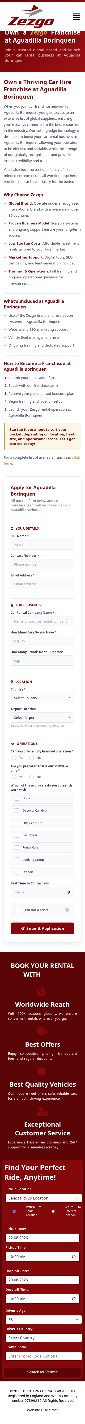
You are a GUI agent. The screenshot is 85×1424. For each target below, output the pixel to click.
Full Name (20, 536)
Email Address (22, 575)
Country (18, 689)
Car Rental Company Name (33, 613)
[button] (76, 17)
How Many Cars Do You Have (33, 632)
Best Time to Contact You (30, 883)
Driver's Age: (15, 1310)
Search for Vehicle (42, 1372)
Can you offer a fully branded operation (42, 751)
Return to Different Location (72, 1211)
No (39, 757)
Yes (21, 757)
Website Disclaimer (42, 1409)
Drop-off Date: (17, 1271)
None (26, 798)
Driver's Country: (19, 1329)
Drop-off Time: (17, 1289)
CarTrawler (29, 835)
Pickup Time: (15, 1247)
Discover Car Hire (34, 811)
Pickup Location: (19, 1189)
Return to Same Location (33, 1211)
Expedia (28, 872)
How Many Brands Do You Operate (37, 652)
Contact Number (25, 556)
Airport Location (23, 709)
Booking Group (33, 860)
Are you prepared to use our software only (39, 768)
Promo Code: (16, 1347)
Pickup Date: (15, 1228)
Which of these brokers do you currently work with (41, 787)
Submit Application (45, 928)
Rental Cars (30, 847)
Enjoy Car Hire (32, 823)
